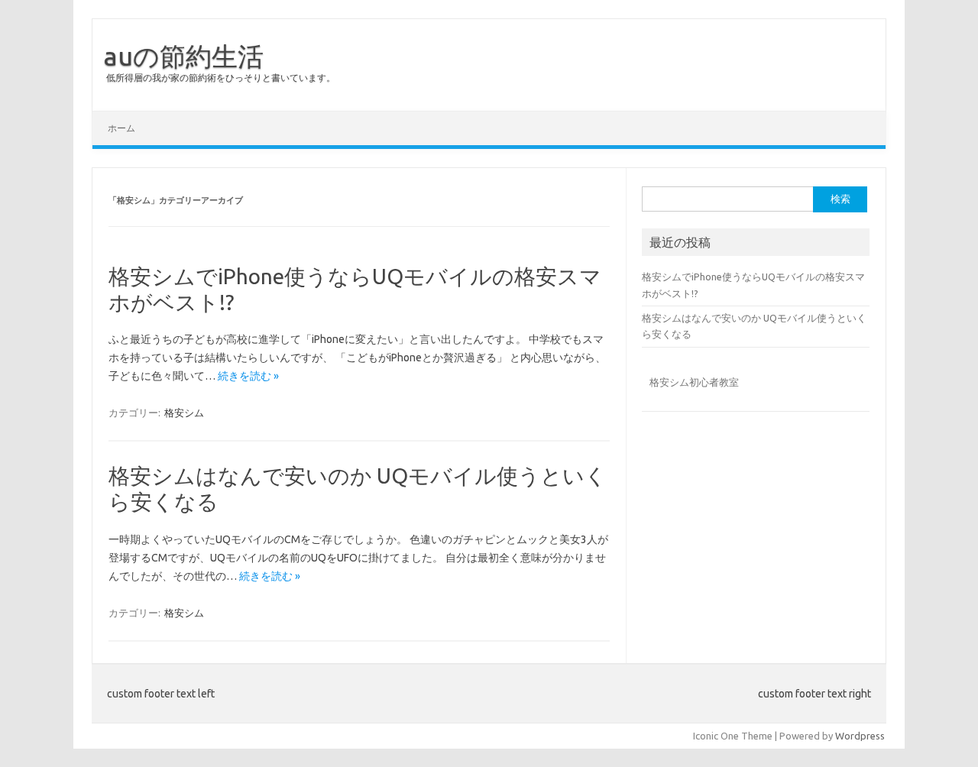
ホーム (121, 128)
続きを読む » (248, 376)
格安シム (184, 412)
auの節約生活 (184, 55)
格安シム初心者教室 (694, 382)
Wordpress (860, 735)
